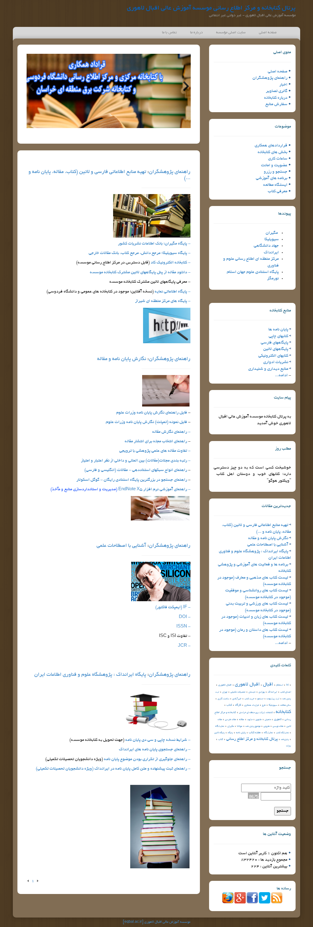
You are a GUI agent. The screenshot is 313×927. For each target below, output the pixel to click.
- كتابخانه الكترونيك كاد (170, 262)
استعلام (279, 685)
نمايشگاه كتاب (282, 733)
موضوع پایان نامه (252, 726)
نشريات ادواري (275, 362)
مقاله (241, 719)
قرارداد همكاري (251, 705)
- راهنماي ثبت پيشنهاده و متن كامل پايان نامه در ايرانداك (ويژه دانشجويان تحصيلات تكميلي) (113, 769)
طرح (264, 705)
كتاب (229, 705)
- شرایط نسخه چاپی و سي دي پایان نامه (157, 740)
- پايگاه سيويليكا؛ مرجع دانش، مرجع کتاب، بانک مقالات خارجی (139, 253)
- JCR (184, 646)
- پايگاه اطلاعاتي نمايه (172, 291)
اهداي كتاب (285, 692)
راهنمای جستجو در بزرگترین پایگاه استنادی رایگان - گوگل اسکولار (131, 480)
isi (287, 685)
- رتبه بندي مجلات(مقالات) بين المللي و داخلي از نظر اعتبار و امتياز (135, 460)
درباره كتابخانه (275, 98)
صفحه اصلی (268, 33)
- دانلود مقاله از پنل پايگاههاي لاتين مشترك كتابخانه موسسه (140, 272)
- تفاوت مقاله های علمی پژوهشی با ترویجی (154, 451)
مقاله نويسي (278, 726)
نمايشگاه (219, 726)
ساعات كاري (277, 158)
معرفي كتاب (277, 191)
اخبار (283, 85)
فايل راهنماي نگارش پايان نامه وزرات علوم (151, 412)
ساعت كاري (223, 698)
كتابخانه (283, 712)
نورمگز (273, 278)
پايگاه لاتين (219, 733)
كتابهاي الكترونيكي (273, 356)
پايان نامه (241, 732)
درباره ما (196, 33)
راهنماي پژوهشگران (269, 78)
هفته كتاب (255, 732)
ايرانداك (271, 252)
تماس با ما (169, 33)
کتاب (220, 739)
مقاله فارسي (230, 720)
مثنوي (259, 719)
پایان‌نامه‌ (285, 739)
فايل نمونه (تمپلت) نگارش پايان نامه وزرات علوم (146, 422)
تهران (224, 692)
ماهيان (268, 720)
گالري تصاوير (276, 91)
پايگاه (230, 733)
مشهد (249, 720)
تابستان (252, 692)
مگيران (272, 233)
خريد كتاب (249, 699)
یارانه (288, 746)
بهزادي (262, 692)
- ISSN (183, 626)
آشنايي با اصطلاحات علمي (267, 545)
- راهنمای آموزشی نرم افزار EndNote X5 (120, 489)
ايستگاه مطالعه (275, 185)
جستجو (260, 699)
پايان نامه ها (278, 329)
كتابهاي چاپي (278, 336)
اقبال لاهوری (225, 685)
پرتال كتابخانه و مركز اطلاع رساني (252, 739)
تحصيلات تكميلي (237, 692)
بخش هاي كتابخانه (272, 152)
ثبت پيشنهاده (273, 699)
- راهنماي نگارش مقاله (171, 432)
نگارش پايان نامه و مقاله (268, 538)
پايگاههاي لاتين (275, 349)
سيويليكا (271, 239)
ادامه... (281, 375)
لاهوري (278, 719)
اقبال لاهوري (247, 684)
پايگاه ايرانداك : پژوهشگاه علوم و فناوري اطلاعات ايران (90, 675)
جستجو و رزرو (275, 172)
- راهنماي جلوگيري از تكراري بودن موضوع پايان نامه (146, 759)
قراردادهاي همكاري (271, 145)
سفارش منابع (276, 104)
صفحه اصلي (277, 71)
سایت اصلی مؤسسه (230, 33)
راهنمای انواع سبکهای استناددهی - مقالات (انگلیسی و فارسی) (135, 470)
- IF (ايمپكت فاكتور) (172, 607)
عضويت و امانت (274, 165)
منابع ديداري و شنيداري (268, 369)
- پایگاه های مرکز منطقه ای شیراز (162, 301)
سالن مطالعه (285, 705)
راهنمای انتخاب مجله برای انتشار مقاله (156, 441)
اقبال (268, 684)
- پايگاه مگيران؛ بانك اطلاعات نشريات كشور (154, 243)
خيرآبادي (236, 698)
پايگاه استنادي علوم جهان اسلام (253, 272)
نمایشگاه (268, 732)
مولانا (239, 726)
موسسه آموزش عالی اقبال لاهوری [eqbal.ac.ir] (156, 922)
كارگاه (238, 705)
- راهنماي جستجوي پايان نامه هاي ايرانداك (154, 749)
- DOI (184, 617)
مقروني (266, 726)
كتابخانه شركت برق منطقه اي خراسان (256, 713)
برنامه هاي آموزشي (271, 178)
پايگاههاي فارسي (274, 342)
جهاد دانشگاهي (266, 246)
